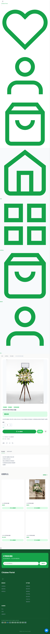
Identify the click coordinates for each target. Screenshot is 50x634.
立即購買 (40, 431)
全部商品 (6, 356)
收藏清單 (3, 614)
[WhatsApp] (10, 443)
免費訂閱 (43, 563)
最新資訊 (3, 588)
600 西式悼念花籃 (30, 503)
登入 (3, 609)
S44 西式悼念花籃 (5, 503)
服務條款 (28, 591)
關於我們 (28, 588)
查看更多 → (45, 474)
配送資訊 (28, 596)
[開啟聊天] (46, 630)
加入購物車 (20, 431)
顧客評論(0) (9, 451)
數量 (3, 422)
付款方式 (28, 599)
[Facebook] (7, 443)
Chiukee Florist (4, 3)
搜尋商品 (3, 591)
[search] (1, 5)
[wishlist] (25, 52)
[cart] (25, 147)
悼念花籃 (11, 356)
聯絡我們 (28, 601)
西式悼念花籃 (16, 407)
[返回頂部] (1, 548)
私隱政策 (28, 586)
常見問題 (28, 594)
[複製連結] (12, 443)
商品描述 (3, 451)
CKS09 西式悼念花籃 (6, 535)
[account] (25, 99)
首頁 (2, 356)
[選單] (2, 1)
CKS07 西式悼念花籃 (30, 535)
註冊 (3, 611)
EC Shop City (26, 631)
